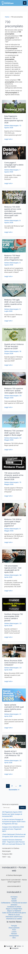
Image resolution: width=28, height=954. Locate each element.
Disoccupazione (14, 928)
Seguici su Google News (14, 909)
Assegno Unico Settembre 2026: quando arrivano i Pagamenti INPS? (13, 829)
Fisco (14, 930)
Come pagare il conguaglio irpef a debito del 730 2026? (13, 165)
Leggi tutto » (8, 139)
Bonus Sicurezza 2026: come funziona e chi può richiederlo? (13, 663)
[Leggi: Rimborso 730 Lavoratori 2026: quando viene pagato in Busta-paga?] (14, 421)
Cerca (22, 807)
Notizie (14, 899)
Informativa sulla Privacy (14, 917)
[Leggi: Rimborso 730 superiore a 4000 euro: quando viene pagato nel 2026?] (14, 379)
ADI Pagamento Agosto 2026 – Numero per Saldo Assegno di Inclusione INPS (12, 814)
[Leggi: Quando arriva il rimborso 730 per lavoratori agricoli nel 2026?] (14, 334)
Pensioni (14, 934)
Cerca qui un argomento (10, 804)
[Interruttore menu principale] (25, 3)
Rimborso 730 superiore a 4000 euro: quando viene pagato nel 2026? (13, 391)
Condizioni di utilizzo (14, 907)
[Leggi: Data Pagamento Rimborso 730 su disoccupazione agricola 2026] (14, 106)
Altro (14, 938)
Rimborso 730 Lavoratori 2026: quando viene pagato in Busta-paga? (13, 433)
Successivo (14, 790)
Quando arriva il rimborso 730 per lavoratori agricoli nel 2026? (14, 346)
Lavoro (14, 932)
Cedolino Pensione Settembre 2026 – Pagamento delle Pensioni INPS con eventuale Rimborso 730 (13, 842)
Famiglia (14, 926)
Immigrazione (14, 936)
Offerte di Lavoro (14, 915)
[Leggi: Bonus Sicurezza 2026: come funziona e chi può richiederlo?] (14, 651)
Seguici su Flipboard (14, 911)
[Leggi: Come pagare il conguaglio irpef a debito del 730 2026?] (14, 153)
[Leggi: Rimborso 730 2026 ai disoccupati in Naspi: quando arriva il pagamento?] (14, 509)
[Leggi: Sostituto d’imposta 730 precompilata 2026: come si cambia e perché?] (14, 604)
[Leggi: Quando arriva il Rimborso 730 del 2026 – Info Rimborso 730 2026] (14, 741)
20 (20, 786)
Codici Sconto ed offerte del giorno (14, 913)
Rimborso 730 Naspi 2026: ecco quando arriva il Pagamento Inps (13, 258)
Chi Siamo (14, 897)
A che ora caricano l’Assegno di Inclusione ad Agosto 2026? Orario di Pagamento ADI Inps (13, 822)
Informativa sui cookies (14, 919)
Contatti (14, 901)
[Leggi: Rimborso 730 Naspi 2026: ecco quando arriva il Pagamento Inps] (14, 246)
